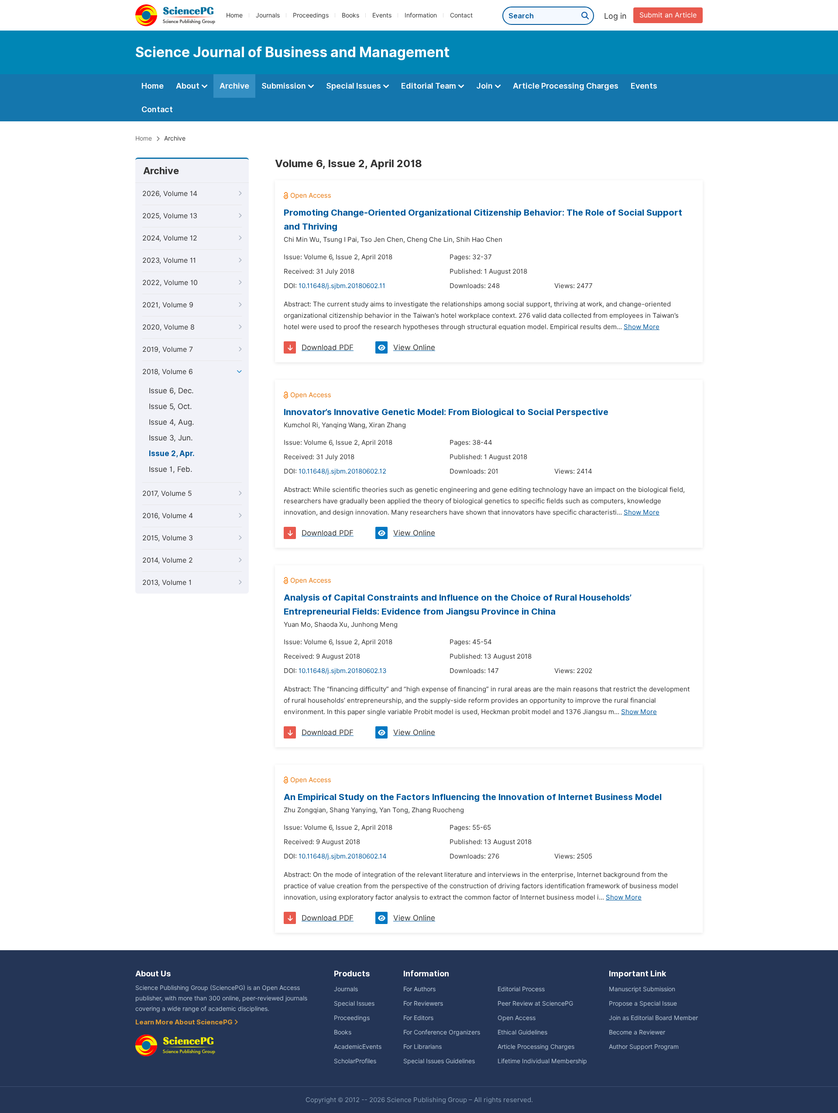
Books (350, 15)
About (188, 85)
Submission (284, 85)
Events (382, 15)
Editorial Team (429, 85)
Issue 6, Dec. (171, 390)
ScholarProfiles (355, 1061)
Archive (234, 85)
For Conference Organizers (441, 1032)
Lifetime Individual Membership (542, 1061)
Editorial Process (521, 989)
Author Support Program (644, 1046)
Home (234, 15)
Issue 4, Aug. (171, 422)
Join (485, 85)
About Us (153, 973)
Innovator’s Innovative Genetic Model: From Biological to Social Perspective (446, 412)
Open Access (517, 1017)
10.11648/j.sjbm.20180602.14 (343, 856)
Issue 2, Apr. (172, 453)
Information (421, 15)
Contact (461, 15)
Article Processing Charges (565, 85)
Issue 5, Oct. (170, 406)
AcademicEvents (357, 1046)
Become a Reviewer (637, 1032)
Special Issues (354, 85)
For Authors (419, 989)
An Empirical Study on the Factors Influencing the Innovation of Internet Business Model (473, 797)
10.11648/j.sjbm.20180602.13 (343, 671)
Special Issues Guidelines (439, 1061)
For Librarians (422, 1046)
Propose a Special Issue (643, 1003)
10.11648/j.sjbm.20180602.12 (342, 471)
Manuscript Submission (642, 989)
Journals (268, 15)
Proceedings (311, 15)
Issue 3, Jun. (171, 437)
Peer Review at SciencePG (535, 1003)
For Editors (418, 1017)
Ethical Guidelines (522, 1032)
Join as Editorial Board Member (653, 1017)
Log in (615, 16)
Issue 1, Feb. (170, 469)
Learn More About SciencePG (184, 1022)
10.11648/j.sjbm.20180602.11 (342, 286)
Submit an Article (668, 15)
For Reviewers (423, 1003)
